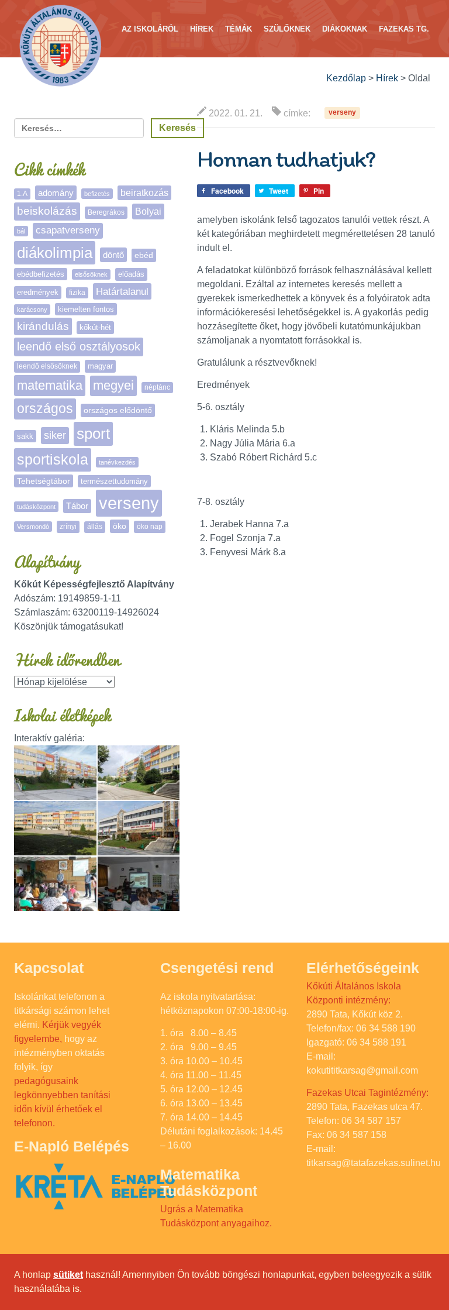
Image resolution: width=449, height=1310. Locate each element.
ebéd (143, 255)
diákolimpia (54, 253)
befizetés (97, 193)
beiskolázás (47, 211)
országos (45, 408)
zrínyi (68, 526)
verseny (342, 113)
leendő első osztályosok (78, 346)
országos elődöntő (118, 410)
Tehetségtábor (43, 481)
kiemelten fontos (86, 309)
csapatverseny (68, 230)
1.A (22, 193)
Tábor (77, 506)
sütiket (68, 1275)
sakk (25, 436)
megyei (113, 385)
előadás (131, 274)
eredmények (37, 292)
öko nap (150, 526)
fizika (77, 292)
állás (94, 526)
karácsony (32, 309)
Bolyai (148, 211)
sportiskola (52, 459)
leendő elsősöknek (47, 366)
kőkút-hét (95, 327)
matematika (49, 385)
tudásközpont (36, 506)
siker (55, 435)
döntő (113, 255)
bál (21, 231)
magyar (100, 366)
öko (119, 526)
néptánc (157, 387)
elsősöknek (91, 274)
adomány (56, 193)
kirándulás (43, 326)
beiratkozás (144, 193)
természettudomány (114, 481)
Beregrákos (106, 212)
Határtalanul (122, 291)
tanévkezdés (117, 462)
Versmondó (33, 526)
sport (93, 433)
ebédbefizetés (40, 274)
